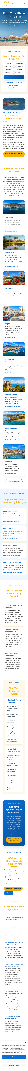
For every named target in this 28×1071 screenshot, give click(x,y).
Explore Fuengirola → (11, 373)
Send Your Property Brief (13, 888)
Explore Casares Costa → (12, 440)
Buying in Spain (14, 85)
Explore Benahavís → (11, 266)
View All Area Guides (14, 481)
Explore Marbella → (11, 231)
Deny (14, 1061)
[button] (25, 1042)
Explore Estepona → (11, 302)
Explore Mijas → (10, 337)
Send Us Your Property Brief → (13, 154)
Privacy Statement (17, 1068)
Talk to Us (9, 893)
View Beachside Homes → (11, 521)
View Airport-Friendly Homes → (12, 572)
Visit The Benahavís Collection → (14, 840)
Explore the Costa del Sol (14, 82)
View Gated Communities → (11, 555)
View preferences (14, 1065)
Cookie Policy (9, 1068)
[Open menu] (24, 3)
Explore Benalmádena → (12, 406)
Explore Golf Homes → (10, 538)
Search (14, 77)
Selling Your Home (14, 88)
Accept (14, 1056)
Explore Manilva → (10, 473)
